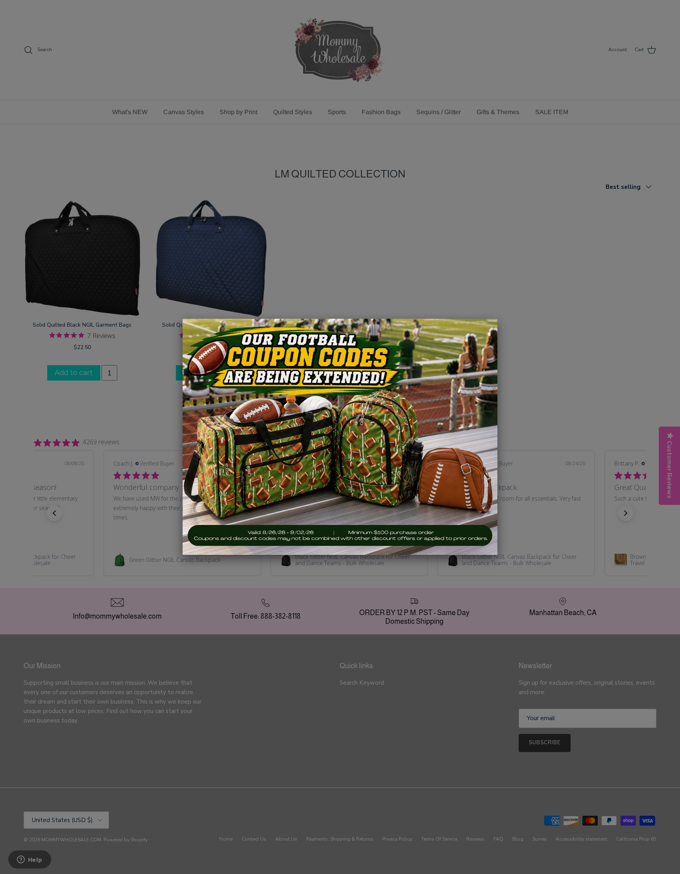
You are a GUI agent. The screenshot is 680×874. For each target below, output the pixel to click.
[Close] (497, 319)
